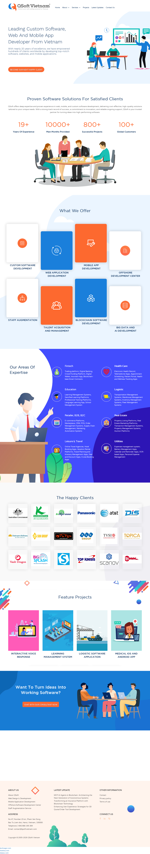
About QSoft (13, 795)
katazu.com (4, 853)
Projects (86, 8)
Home (57, 8)
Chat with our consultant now (40, 705)
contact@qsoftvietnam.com (25, 829)
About (64, 8)
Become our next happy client (26, 70)
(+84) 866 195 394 (25, 826)
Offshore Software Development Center (24, 805)
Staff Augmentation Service (19, 808)
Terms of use (105, 802)
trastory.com (4, 850)
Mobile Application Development (21, 802)
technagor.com (5, 848)
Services (75, 8)
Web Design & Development (19, 798)
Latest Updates (97, 8)
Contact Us (110, 8)
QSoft (30, 837)
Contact (103, 795)
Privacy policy (105, 798)
